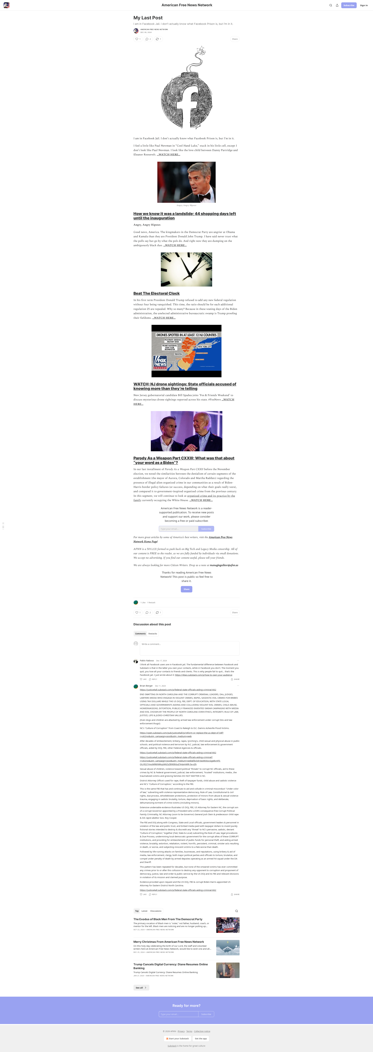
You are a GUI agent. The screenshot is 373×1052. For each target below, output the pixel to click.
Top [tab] (137, 911)
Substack (172, 1045)
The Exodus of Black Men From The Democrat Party (167, 919)
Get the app (201, 1038)
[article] (186, 926)
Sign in (364, 5)
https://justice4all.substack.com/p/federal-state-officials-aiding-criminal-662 (178, 689)
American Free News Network (154, 29)
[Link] (129, 216)
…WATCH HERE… (168, 155)
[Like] (135, 956)
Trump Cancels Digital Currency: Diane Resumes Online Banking (170, 966)
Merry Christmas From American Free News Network (168, 941)
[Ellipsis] (238, 660)
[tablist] (146, 634)
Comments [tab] (140, 633)
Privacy (181, 1031)
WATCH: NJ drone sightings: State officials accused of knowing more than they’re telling (184, 386)
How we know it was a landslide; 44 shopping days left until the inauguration (184, 215)
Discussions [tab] (155, 911)
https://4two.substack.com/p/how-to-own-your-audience (203, 674)
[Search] (331, 5)
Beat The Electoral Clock (156, 293)
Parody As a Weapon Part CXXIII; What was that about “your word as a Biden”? (183, 460)
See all (139, 987)
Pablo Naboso (147, 660)
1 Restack (151, 602)
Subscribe (349, 5)
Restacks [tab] (152, 633)
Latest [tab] (144, 911)
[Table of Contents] (3, 526)
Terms (189, 1031)
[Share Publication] (337, 5)
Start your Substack (179, 1038)
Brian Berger (146, 685)
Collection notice (202, 1031)
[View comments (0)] (160, 956)
